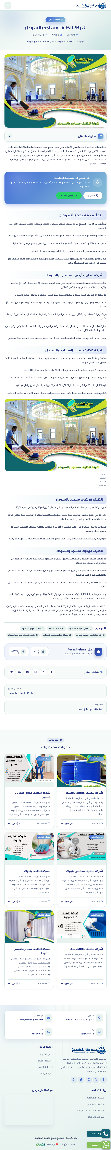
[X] (96, 1080)
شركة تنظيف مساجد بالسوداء (21, 635)
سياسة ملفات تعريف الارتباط (90, 1110)
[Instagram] (89, 1080)
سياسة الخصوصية (95, 1097)
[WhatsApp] (74, 1080)
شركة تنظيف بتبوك (37, 871)
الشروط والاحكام (96, 1117)
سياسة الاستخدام (95, 1104)
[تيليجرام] (27, 672)
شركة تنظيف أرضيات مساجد (88, 635)
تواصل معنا (45, 1073)
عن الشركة (45, 1054)
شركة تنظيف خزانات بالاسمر (84, 792)
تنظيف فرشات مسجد (78, 629)
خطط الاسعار (44, 1067)
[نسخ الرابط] (11, 672)
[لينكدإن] (19, 672)
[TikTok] (81, 1080)
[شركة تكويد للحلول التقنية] (40, 1144)
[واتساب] (35, 672)
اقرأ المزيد (68, 823)
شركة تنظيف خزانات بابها (86, 948)
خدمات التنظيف (54, 20)
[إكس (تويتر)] (43, 672)
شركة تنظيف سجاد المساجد (55, 635)
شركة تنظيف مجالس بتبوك (84, 871)
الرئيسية (80, 41)
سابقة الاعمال (44, 1060)
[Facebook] (103, 1080)
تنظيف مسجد (55, 629)
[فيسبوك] (51, 672)
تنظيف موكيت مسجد (31, 629)
